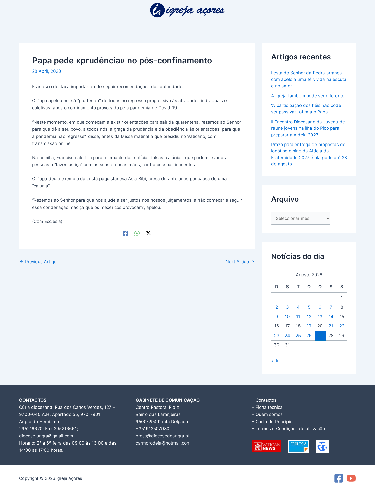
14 (331, 316)
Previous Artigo (38, 262)
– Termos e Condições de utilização (288, 428)
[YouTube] (351, 478)
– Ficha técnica (267, 407)
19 (309, 325)
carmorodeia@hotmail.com (163, 443)
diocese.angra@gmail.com (46, 435)
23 (276, 335)
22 (341, 325)
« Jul (276, 360)
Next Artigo (240, 262)
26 (309, 335)
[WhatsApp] (137, 233)
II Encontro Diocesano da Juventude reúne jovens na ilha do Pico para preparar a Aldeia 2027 (308, 128)
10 (287, 316)
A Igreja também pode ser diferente (307, 95)
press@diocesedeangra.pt (163, 435)
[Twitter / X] (148, 233)
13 (320, 316)
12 (309, 316)
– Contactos (264, 400)
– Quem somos (267, 414)
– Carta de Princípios (273, 421)
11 (298, 316)
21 (331, 325)
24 (287, 335)
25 (298, 335)
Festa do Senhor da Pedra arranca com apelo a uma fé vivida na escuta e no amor (308, 79)
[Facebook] (125, 233)
